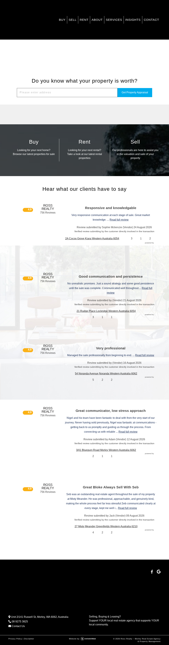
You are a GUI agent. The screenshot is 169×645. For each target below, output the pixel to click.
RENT (84, 19)
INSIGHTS (133, 19)
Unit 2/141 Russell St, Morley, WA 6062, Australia (39, 616)
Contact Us (18, 626)
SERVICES (114, 19)
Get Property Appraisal (135, 92)
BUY (62, 19)
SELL (73, 19)
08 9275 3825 (19, 621)
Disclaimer (29, 639)
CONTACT (151, 19)
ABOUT (97, 19)
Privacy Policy (15, 639)
